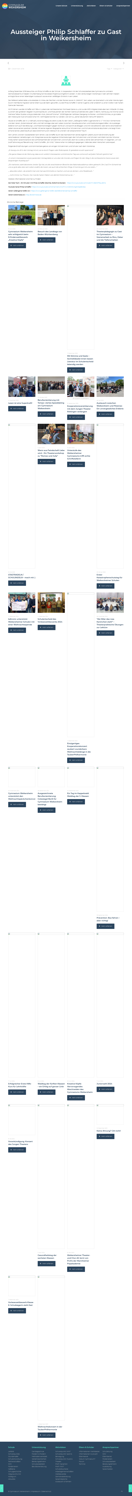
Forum (81, 1461)
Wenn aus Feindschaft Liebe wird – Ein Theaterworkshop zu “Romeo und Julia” (51, 453)
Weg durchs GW (14, 1474)
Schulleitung (107, 1451)
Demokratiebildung (63, 1476)
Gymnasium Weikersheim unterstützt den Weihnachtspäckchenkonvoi (21, 796)
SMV (10, 1464)
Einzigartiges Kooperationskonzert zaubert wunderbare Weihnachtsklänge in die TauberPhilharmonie (79, 749)
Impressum (35, 1491)
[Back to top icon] (122, 1491)
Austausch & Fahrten (63, 1481)
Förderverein (13, 1466)
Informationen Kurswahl (88, 1454)
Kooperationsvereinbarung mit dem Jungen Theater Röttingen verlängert (80, 409)
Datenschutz (46, 1491)
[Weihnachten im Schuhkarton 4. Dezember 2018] (1, 1488)
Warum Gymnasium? (87, 1459)
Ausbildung (107, 1466)
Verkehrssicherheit (39, 1459)
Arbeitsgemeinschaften (64, 1471)
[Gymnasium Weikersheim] (14, 6)
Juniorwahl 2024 (104, 1084)
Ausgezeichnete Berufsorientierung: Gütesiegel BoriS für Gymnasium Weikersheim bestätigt (50, 799)
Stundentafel (13, 1456)
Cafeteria (11, 1469)
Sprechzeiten (108, 1469)
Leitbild (11, 1451)
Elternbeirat (83, 1456)
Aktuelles (11, 1479)
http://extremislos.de (33, 195)
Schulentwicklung (15, 1459)
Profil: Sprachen (61, 1464)
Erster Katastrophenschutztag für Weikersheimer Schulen (109, 577)
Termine (82, 1464)
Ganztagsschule (38, 1451)
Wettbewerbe (60, 1474)
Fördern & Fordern (39, 1454)
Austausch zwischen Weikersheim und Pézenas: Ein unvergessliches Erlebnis (110, 406)
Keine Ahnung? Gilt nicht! (109, 1131)
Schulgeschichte (14, 1471)
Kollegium (12, 1476)
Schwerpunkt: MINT (63, 1451)
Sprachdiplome (61, 1479)
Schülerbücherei (61, 1469)
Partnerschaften (14, 1461)
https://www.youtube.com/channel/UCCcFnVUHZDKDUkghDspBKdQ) (59, 187)
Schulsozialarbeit (38, 1464)
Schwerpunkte (14, 1454)
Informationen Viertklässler (89, 1451)
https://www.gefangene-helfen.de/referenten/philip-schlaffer (54, 191)
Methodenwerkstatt (39, 1456)
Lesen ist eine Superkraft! (20, 403)
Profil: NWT (59, 1466)
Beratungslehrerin (39, 1461)
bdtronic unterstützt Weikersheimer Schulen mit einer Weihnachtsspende (21, 622)
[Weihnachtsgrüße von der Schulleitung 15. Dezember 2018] (130, 1488)
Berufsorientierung (39, 1466)
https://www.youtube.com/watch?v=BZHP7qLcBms (86, 183)
